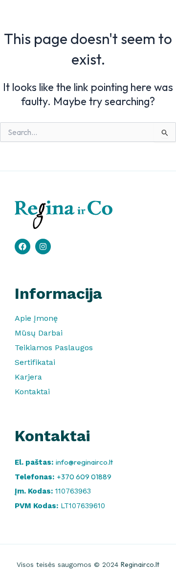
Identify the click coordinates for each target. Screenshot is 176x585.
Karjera (28, 377)
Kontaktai (32, 391)
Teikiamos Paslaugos (54, 347)
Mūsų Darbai (39, 333)
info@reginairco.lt (84, 462)
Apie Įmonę (36, 318)
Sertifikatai (35, 362)
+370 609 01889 (84, 476)
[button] (153, 22)
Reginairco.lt (140, 564)
